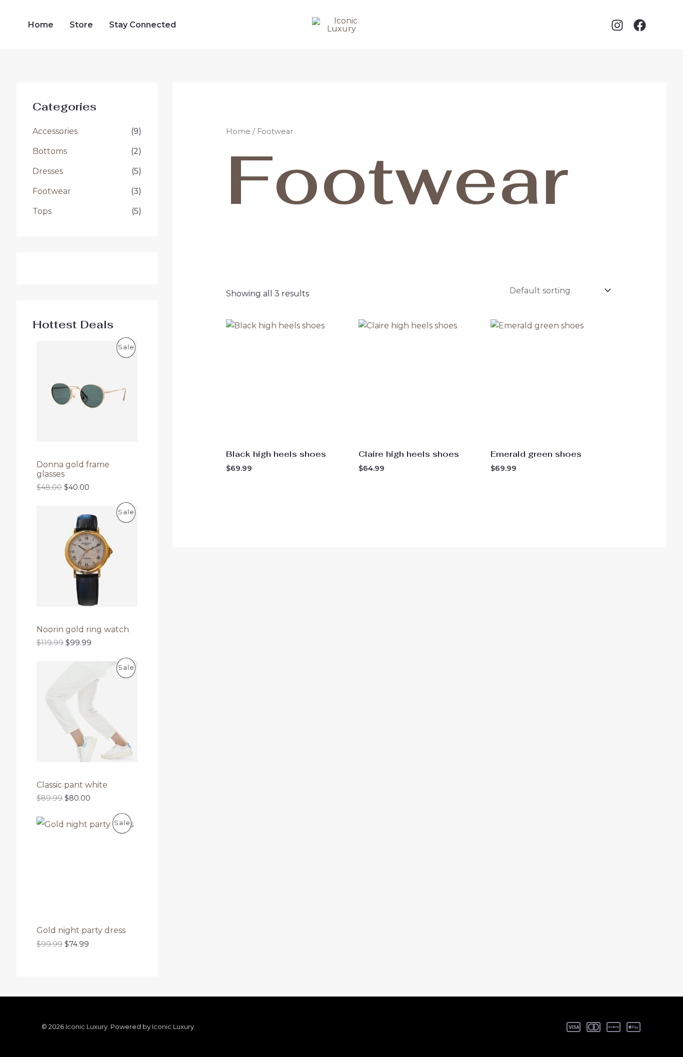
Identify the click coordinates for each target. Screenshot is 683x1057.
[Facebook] (640, 25)
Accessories (55, 131)
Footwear (51, 191)
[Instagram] (617, 25)
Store (81, 24)
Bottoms (49, 151)
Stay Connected (142, 24)
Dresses (47, 171)
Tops (42, 211)
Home (41, 24)
